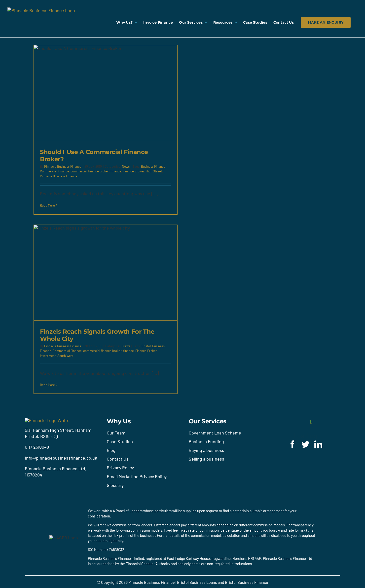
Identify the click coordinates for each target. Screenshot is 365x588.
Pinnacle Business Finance (62, 166)
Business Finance (153, 166)
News (126, 166)
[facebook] (292, 444)
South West (65, 356)
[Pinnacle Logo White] (47, 420)
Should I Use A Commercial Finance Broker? (94, 155)
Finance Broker (133, 171)
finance (115, 171)
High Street (154, 171)
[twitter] (305, 444)
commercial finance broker (90, 171)
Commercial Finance (54, 171)
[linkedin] (318, 444)
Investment (48, 356)
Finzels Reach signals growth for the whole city (97, 335)
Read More (47, 205)
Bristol (146, 346)
